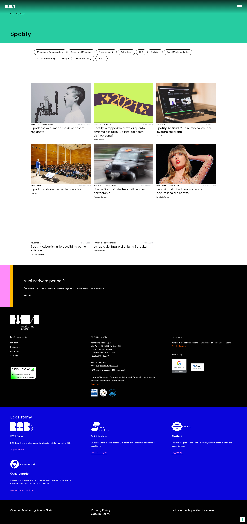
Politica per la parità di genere (192, 510)
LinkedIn (14, 342)
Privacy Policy (101, 510)
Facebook (14, 351)
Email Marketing (83, 58)
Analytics (155, 52)
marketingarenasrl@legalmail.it (110, 370)
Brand (101, 58)
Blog (17, 14)
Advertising (126, 52)
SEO (141, 52)
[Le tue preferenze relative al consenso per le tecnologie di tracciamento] (242, 519)
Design (65, 58)
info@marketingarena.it (107, 365)
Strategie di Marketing (81, 52)
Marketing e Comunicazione (50, 52)
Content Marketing (46, 58)
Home (12, 14)
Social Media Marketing (178, 52)
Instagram (15, 347)
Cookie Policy (100, 514)
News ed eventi (106, 52)
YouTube (14, 355)
